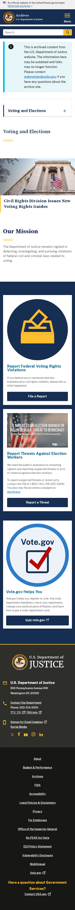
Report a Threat (37, 502)
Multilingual (37, 864)
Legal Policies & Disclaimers (38, 802)
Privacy (37, 811)
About (37, 758)
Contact (36, 894)
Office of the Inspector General (37, 829)
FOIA (37, 785)
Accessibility (37, 793)
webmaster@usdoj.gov (40, 77)
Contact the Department (26, 702)
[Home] (23, 22)
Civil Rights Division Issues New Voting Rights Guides (37, 203)
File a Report (37, 396)
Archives (37, 776)
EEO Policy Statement (37, 846)
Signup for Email (26, 722)
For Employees (37, 820)
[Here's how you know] (37, 4)
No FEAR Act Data (37, 837)
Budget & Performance (37, 767)
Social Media (18, 726)
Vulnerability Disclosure (37, 855)
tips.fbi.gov (13, 491)
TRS (32, 712)
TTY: (15, 712)
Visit (35, 620)
